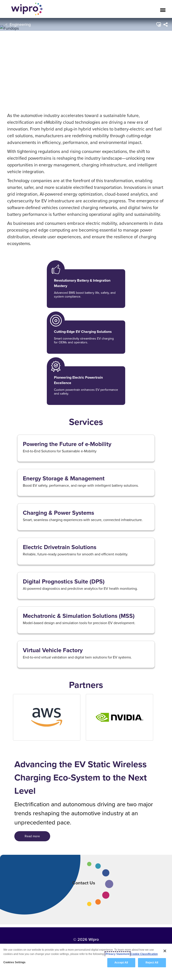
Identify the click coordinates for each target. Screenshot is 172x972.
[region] (86, 958)
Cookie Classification (144, 954)
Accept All (121, 962)
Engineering (20, 24)
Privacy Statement (117, 954)
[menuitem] (165, 24)
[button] (158, 24)
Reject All (152, 962)
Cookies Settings (14, 962)
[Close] (165, 951)
